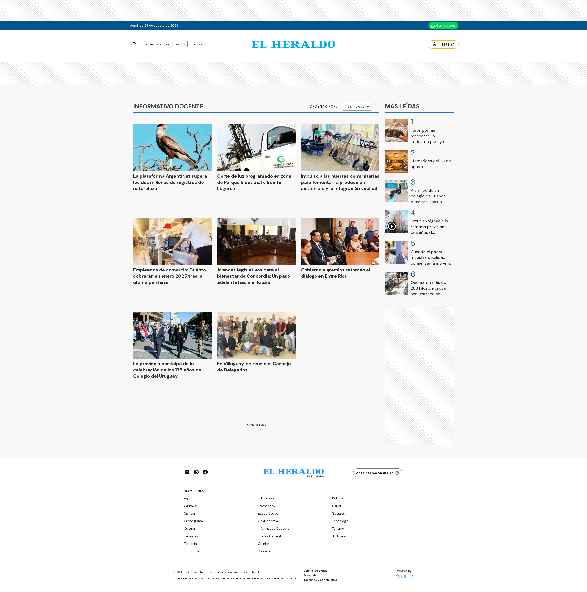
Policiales (176, 44)
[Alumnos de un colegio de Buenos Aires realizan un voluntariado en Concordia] (396, 191)
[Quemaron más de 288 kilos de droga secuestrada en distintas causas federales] (396, 283)
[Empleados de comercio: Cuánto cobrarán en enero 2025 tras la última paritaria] (172, 241)
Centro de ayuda (315, 571)
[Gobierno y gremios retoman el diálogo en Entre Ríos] (340, 241)
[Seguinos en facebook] (205, 473)
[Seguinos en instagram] (196, 473)
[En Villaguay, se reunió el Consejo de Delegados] (256, 335)
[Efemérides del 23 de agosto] (396, 161)
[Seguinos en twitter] (187, 473)
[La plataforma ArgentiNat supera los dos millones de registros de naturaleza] (172, 147)
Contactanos (446, 26)
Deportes (198, 44)
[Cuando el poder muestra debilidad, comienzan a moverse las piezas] (396, 252)
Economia (153, 44)
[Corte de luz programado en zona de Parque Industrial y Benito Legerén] (256, 147)
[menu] (133, 44)
